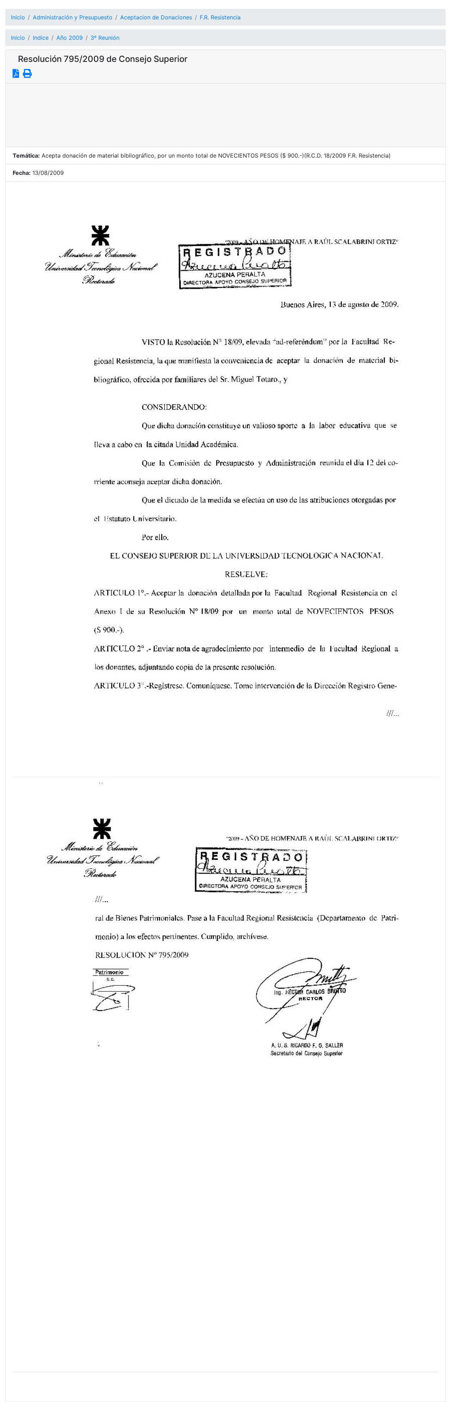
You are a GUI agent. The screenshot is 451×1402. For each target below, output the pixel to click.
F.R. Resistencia (220, 17)
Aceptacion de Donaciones (156, 17)
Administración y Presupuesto (72, 17)
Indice (41, 37)
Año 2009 (69, 37)
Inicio (18, 17)
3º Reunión (105, 37)
